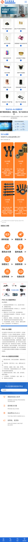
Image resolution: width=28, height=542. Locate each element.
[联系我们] (24, 538)
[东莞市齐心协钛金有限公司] (8, 3)
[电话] (10, 538)
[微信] (17, 538)
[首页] (3, 538)
